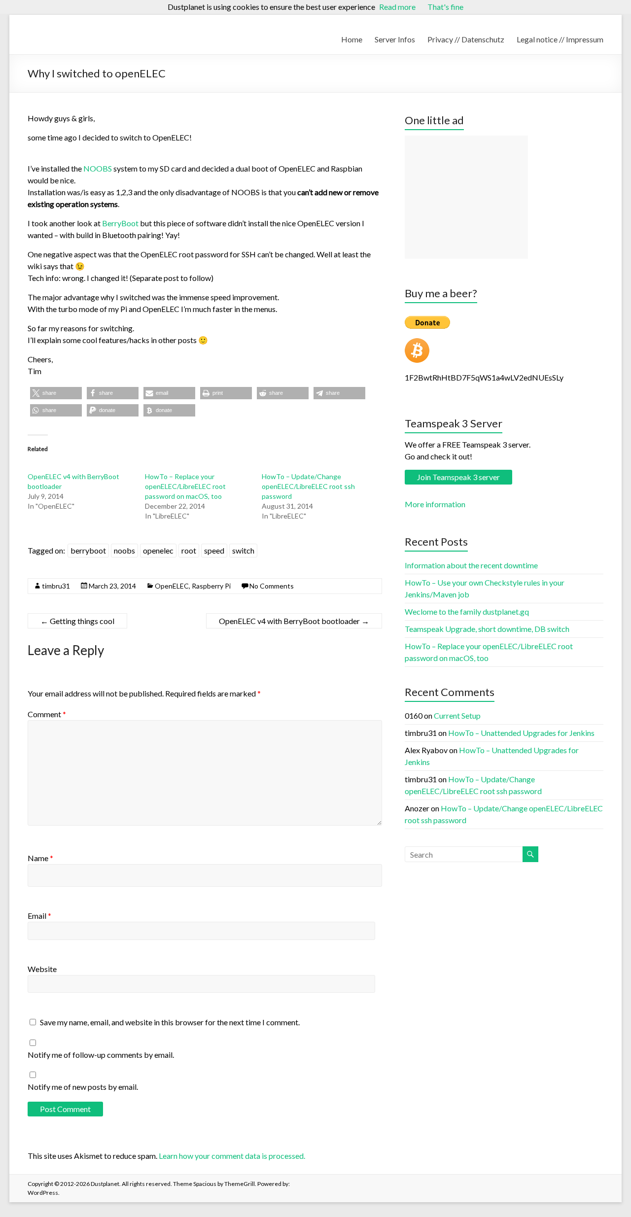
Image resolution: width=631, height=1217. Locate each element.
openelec (158, 550)
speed (214, 550)
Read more (397, 6)
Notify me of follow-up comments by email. (101, 1054)
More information (435, 504)
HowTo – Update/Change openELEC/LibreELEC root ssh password (308, 486)
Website (42, 969)
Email (39, 915)
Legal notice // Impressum (560, 39)
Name (40, 858)
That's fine (445, 6)
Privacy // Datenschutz (465, 39)
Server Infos (395, 39)
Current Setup (457, 715)
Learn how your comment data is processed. (232, 1155)
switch (243, 550)
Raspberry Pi (211, 586)
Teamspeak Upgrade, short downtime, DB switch (487, 628)
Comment (47, 714)
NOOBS (97, 168)
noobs (124, 550)
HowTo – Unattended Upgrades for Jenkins (521, 732)
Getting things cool (77, 621)
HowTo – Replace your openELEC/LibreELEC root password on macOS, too (185, 486)
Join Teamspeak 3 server (458, 477)
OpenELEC (172, 586)
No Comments (271, 586)
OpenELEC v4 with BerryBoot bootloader (294, 621)
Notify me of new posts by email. (83, 1086)
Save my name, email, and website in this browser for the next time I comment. (170, 1022)
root (188, 550)
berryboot (88, 550)
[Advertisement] (466, 197)
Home (351, 39)
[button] (56, 393)
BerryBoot (120, 223)
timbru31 (56, 586)
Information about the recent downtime (471, 565)
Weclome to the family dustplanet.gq (467, 611)
